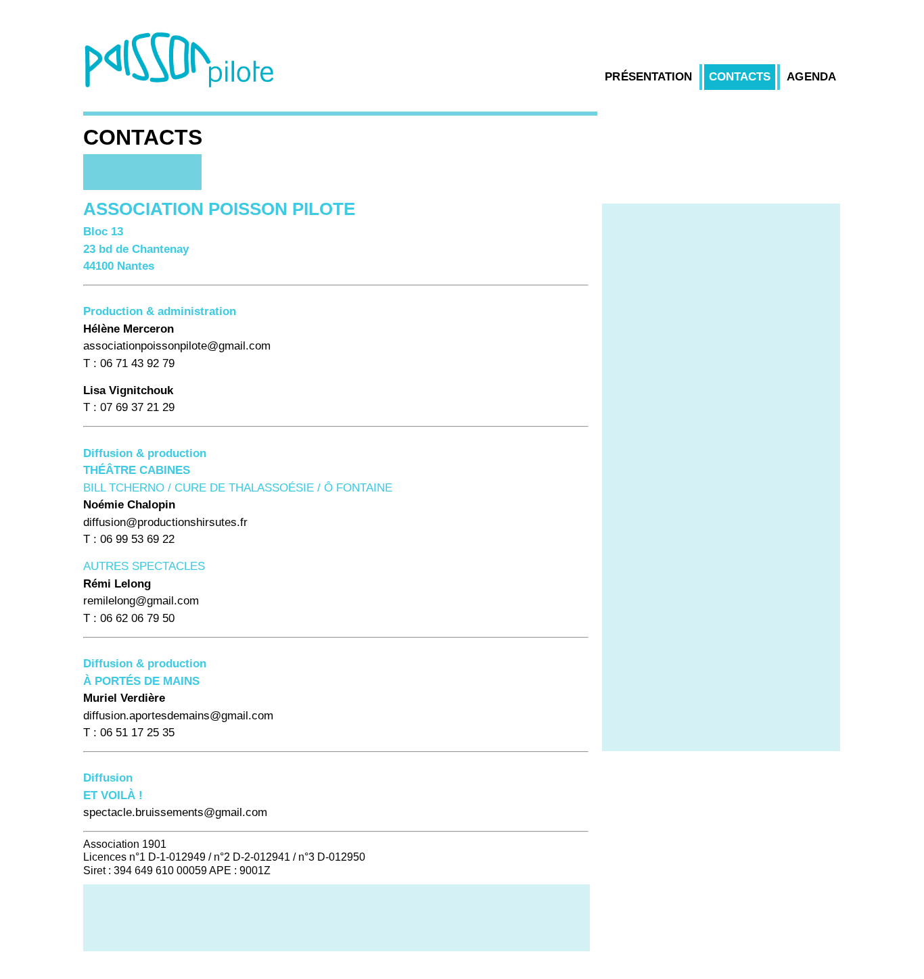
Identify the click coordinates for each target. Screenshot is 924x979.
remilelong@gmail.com (141, 600)
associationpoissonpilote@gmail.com (177, 345)
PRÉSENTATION (648, 76)
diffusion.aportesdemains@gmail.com (178, 715)
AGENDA (811, 76)
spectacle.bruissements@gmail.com (175, 812)
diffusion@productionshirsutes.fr (165, 522)
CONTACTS (740, 76)
